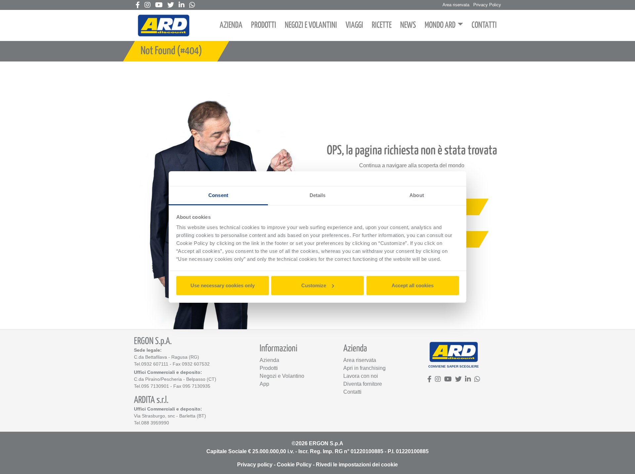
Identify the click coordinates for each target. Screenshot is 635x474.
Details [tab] (318, 195)
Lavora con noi (360, 376)
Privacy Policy (487, 4)
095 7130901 (155, 386)
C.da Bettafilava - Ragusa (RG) (166, 357)
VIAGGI (354, 25)
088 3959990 (155, 422)
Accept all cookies (413, 285)
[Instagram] (147, 5)
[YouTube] (158, 5)
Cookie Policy (294, 464)
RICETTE (382, 25)
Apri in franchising (364, 368)
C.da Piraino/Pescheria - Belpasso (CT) (175, 379)
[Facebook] (138, 5)
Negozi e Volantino (282, 376)
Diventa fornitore (362, 384)
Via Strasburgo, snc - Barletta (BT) (170, 415)
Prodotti (269, 368)
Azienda (269, 360)
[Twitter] (171, 5)
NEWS (408, 25)
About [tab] (416, 195)
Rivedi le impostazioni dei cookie (357, 464)
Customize (313, 285)
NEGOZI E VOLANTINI (311, 25)
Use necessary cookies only (222, 285)
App (264, 384)
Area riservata (456, 4)
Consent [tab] (218, 195)
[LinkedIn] (181, 5)
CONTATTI (484, 25)
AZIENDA (231, 25)
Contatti (352, 392)
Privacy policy (255, 464)
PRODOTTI (263, 25)
